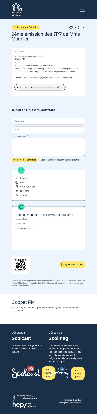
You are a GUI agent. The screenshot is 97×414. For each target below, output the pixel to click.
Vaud (22, 183)
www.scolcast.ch (26, 285)
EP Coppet (24, 178)
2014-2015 (24, 191)
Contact (78, 400)
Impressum (67, 400)
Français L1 (25, 195)
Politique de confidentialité (70, 403)
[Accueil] (17, 5)
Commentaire (20, 136)
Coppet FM (19, 59)
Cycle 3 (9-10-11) (27, 187)
